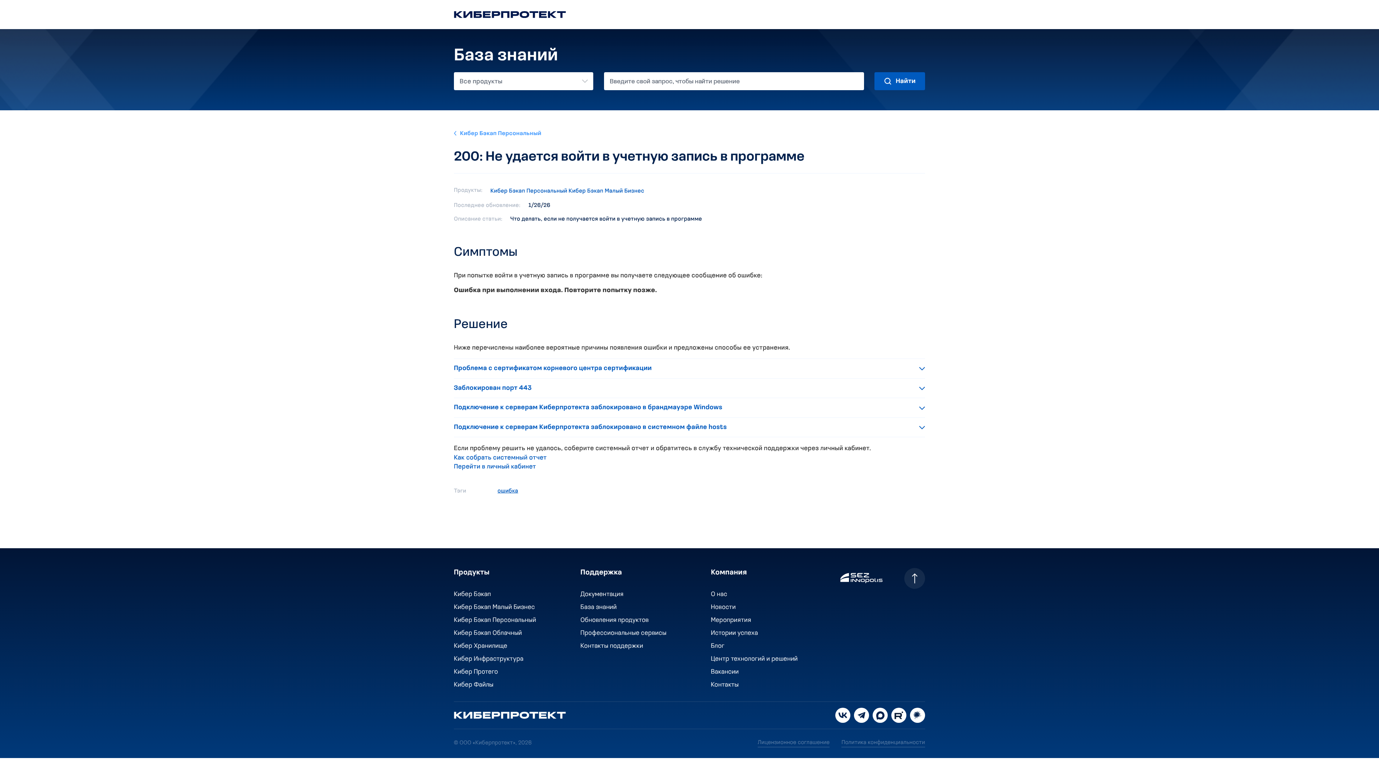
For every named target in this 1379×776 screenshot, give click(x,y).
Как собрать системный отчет (500, 458)
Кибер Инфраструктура (489, 659)
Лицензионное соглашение (794, 742)
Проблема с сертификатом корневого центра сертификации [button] (553, 368)
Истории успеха (734, 633)
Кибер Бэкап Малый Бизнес (607, 191)
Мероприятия (731, 620)
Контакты (725, 685)
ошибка (508, 491)
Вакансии (725, 672)
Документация (602, 594)
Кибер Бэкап (472, 594)
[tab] (689, 369)
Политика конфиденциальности (883, 742)
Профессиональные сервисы (624, 633)
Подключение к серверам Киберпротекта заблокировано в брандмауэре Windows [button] (588, 408)
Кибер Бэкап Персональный (501, 134)
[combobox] (523, 81)
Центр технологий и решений (754, 659)
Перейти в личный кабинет (495, 467)
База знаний (599, 607)
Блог (718, 646)
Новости (723, 607)
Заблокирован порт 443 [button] (493, 388)
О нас (719, 594)
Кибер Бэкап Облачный (488, 633)
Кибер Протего (476, 672)
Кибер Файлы (473, 685)
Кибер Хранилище (480, 646)
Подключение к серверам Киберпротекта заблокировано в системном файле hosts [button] (590, 427)
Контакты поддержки (612, 646)
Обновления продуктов (615, 620)
